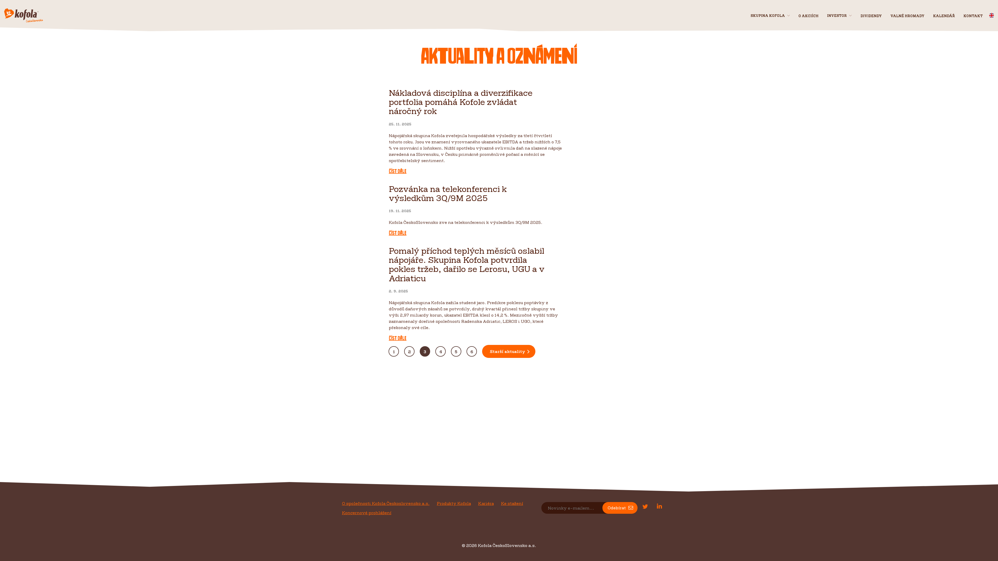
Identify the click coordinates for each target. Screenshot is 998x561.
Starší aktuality (507, 351)
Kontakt (973, 16)
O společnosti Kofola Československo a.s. (386, 503)
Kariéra (486, 503)
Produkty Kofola (454, 503)
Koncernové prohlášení (366, 512)
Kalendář (944, 16)
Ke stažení (512, 503)
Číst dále (397, 171)
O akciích (808, 16)
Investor (837, 16)
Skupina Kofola (768, 16)
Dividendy (871, 16)
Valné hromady (907, 16)
